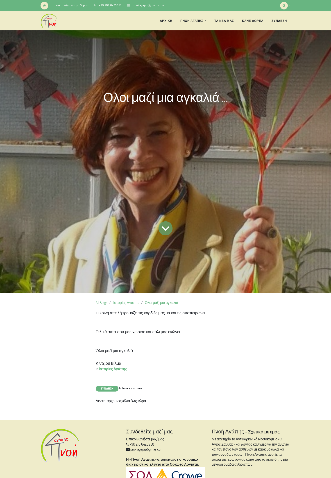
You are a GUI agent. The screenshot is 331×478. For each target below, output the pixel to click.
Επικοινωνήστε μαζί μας (145, 439)
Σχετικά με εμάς (264, 432)
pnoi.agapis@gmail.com (148, 5)
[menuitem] (166, 21)
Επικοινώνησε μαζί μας (71, 5)
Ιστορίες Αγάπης (126, 302)
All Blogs (101, 302)
